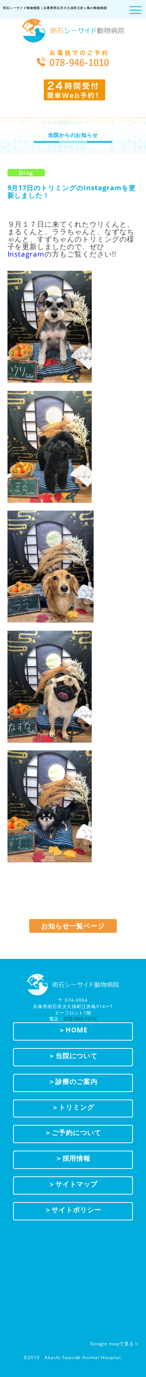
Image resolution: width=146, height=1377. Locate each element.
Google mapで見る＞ (114, 1343)
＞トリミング (73, 1106)
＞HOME (73, 1029)
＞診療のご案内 (73, 1081)
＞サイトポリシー (73, 1209)
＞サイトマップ (73, 1183)
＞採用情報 (73, 1158)
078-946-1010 (80, 1019)
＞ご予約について (73, 1132)
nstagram (27, 253)
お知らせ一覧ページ (73, 925)
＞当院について (73, 1055)
